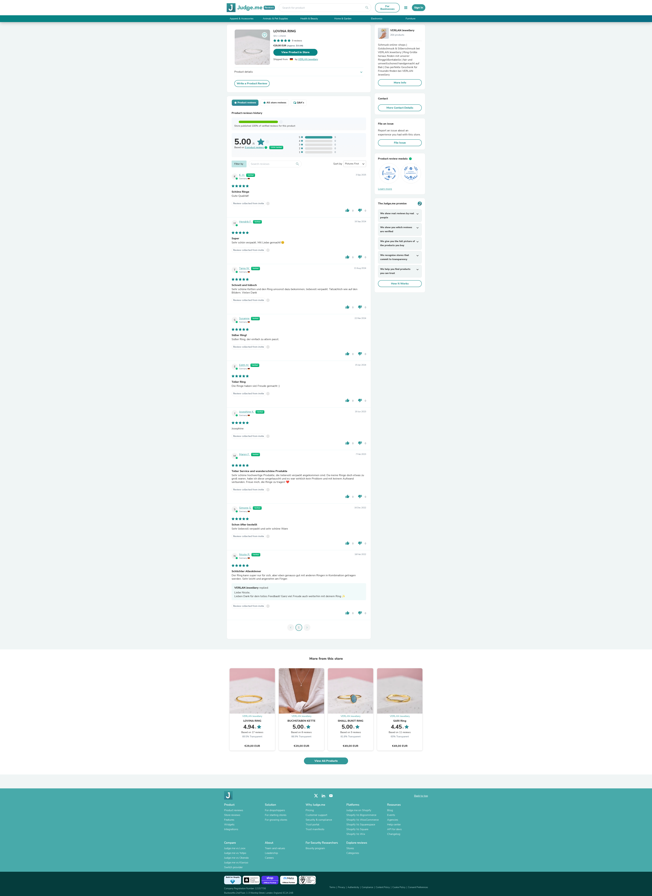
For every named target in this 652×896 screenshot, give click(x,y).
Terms (332, 887)
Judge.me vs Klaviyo (236, 862)
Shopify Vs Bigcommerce (361, 815)
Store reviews (232, 815)
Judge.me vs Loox (234, 848)
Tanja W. (244, 268)
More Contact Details (399, 108)
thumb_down (360, 210)
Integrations (231, 829)
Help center (394, 824)
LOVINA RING (284, 31)
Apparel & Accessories (241, 18)
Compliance (367, 887)
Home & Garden (342, 18)
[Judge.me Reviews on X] (316, 796)
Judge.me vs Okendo (236, 858)
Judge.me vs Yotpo (235, 853)
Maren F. (244, 454)
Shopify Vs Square (357, 829)
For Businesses (387, 7)
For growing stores (276, 819)
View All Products (326, 761)
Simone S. (245, 508)
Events (391, 815)
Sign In (418, 8)
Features (229, 819)
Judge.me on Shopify (358, 810)
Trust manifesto (315, 829)
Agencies (392, 819)
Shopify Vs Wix (355, 834)
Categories (352, 853)
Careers (269, 858)
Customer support (316, 815)
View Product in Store (295, 52)
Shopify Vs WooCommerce (362, 819)
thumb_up (347, 210)
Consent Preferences (418, 887)
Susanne (244, 318)
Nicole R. (244, 554)
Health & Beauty (309, 18)
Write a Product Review (252, 83)
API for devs (394, 829)
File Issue (400, 143)
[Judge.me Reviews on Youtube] (331, 796)
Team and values (275, 848)
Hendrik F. (245, 222)
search (367, 8)
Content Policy (383, 887)
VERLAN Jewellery (308, 59)
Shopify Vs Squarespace (360, 824)
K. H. (242, 175)
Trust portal (312, 824)
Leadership (271, 853)
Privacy (341, 887)
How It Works (400, 283)
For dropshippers (275, 810)
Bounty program (315, 848)
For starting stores (275, 815)
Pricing (310, 810)
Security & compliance (319, 819)
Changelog (393, 834)
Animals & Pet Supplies (275, 18)
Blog (390, 810)
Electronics (376, 18)
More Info (400, 83)
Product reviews (233, 810)
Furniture (410, 18)
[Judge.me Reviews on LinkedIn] (323, 796)
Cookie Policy (398, 887)
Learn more (385, 189)
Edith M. (244, 365)
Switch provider (233, 867)
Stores (350, 848)
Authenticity (353, 887)
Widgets (229, 824)
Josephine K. (246, 412)
